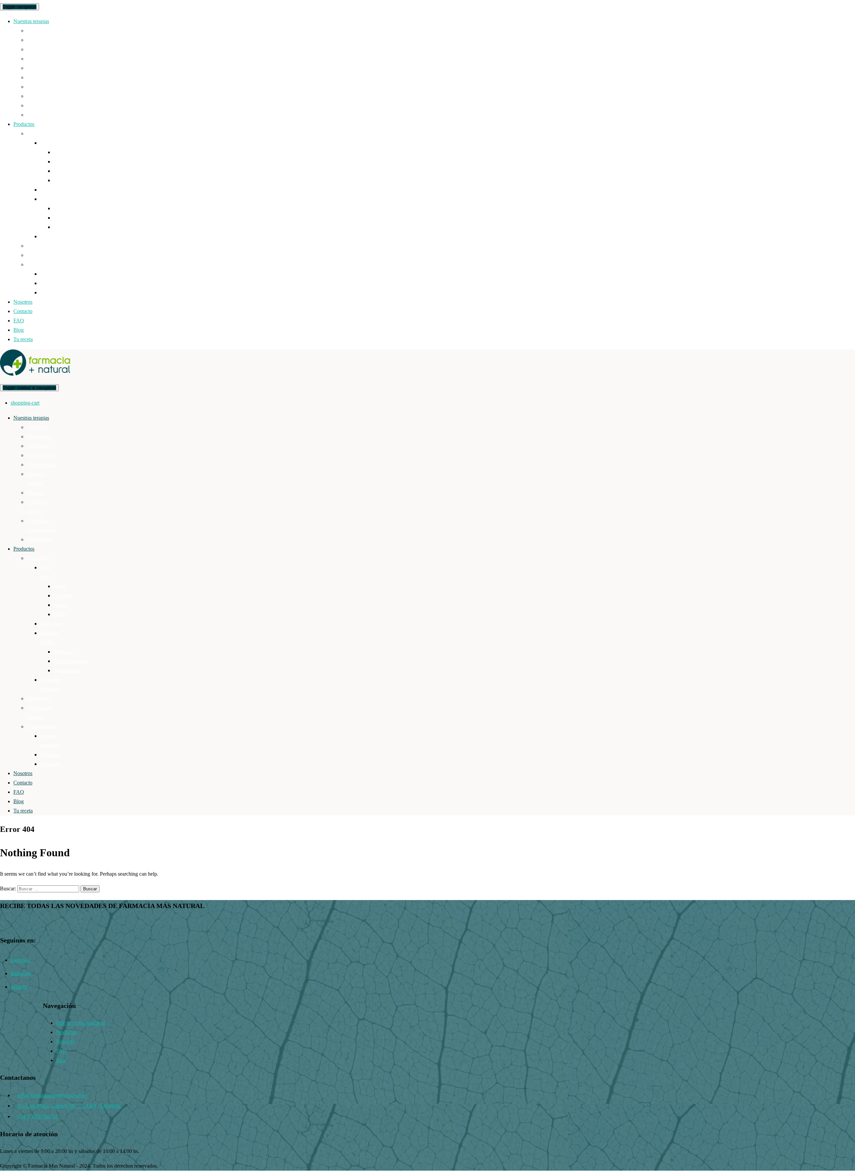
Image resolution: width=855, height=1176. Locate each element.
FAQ (18, 320)
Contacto (22, 311)
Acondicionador (70, 217)
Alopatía (36, 87)
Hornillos (50, 292)
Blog (18, 330)
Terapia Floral (41, 68)
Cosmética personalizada (53, 105)
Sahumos (49, 283)
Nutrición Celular (45, 96)
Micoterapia (39, 115)
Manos (60, 171)
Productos (23, 124)
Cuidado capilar (56, 199)
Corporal (62, 161)
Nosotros (22, 302)
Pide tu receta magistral (80, 1023)
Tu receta (23, 339)
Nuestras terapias (31, 21)
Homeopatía (39, 40)
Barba (59, 180)
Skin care (50, 143)
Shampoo (63, 208)
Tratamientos (66, 227)
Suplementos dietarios (50, 255)
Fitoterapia (38, 49)
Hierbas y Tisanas (45, 77)
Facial (59, 152)
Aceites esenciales (59, 274)
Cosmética (38, 133)
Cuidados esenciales (61, 236)
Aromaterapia (41, 58)
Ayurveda (37, 30)
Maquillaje (51, 189)
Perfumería (38, 246)
